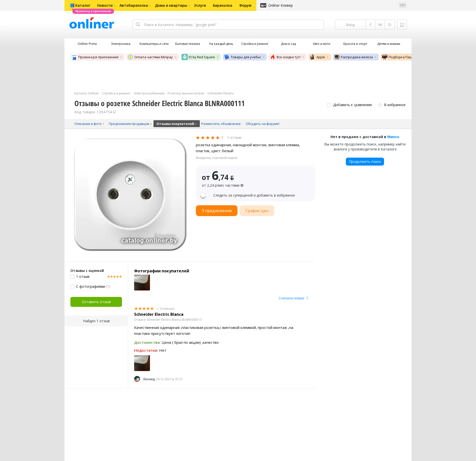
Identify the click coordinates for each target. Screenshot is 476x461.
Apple (320, 57)
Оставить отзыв (96, 301)
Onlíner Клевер (280, 5)
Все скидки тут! (288, 57)
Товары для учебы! (246, 57)
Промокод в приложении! (98, 57)
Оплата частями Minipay (153, 57)
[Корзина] (402, 24)
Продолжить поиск (365, 161)
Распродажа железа (357, 57)
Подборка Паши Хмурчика (410, 57)
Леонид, (149, 379)
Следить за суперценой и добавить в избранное (254, 195)
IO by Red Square (202, 57)
